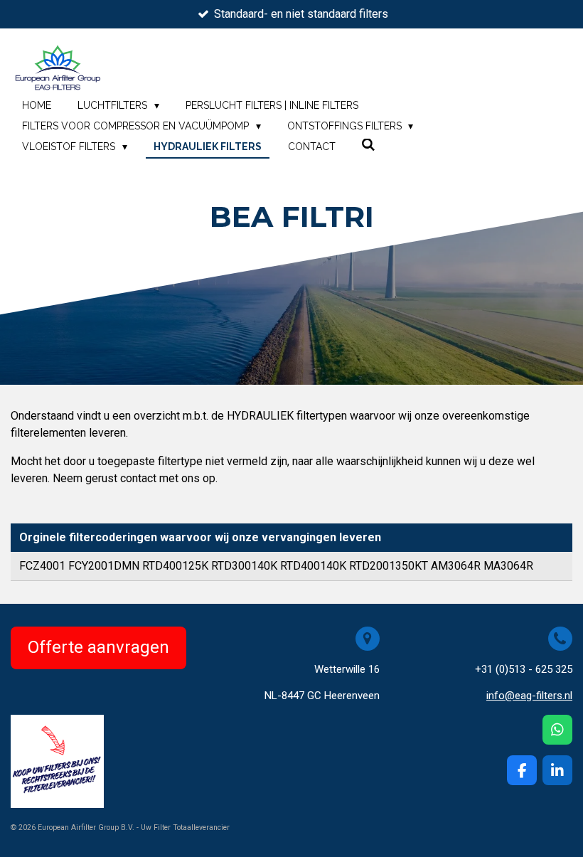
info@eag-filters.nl (529, 695)
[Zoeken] (369, 145)
